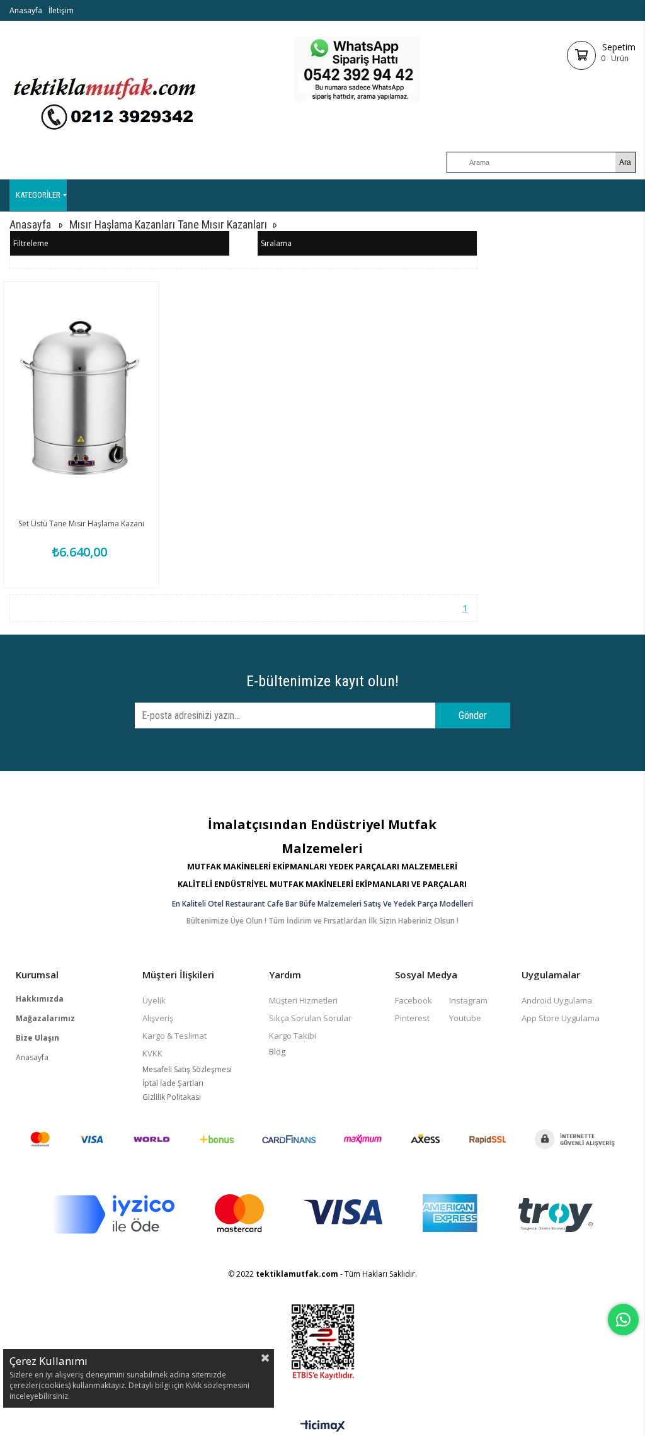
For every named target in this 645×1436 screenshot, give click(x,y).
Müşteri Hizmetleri (303, 1000)
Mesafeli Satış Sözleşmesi (187, 1069)
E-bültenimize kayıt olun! (322, 681)
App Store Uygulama (561, 1018)
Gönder (473, 715)
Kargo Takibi (292, 1035)
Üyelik (154, 1000)
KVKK (152, 1053)
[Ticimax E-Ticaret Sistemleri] (322, 1426)
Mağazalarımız (45, 1018)
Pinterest (412, 1018)
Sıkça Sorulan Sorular (310, 1018)
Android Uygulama (557, 1000)
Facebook (413, 1000)
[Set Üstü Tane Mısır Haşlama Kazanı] (81, 398)
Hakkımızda (40, 998)
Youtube (465, 1018)
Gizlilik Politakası (171, 1097)
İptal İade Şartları (172, 1083)
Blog (277, 1051)
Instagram (468, 1000)
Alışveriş (157, 1018)
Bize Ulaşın (37, 1037)
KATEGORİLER (38, 195)
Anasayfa (25, 10)
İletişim (61, 10)
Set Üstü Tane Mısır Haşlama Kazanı (81, 523)
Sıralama (276, 243)
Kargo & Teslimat (174, 1035)
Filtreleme (31, 243)
